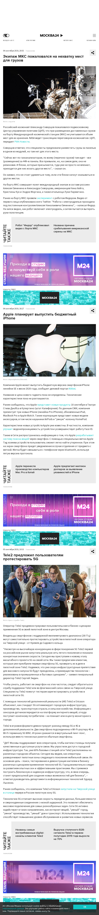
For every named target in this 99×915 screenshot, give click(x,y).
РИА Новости (22, 142)
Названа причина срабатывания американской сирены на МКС (71, 228)
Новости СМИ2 (9, 289)
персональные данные (13, 908)
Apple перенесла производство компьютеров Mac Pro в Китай (32, 469)
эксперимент (44, 198)
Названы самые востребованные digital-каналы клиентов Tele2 (29, 833)
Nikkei (72, 389)
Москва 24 (49, 35)
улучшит (8, 429)
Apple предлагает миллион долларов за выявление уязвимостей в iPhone (70, 469)
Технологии (30, 51)
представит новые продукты (54, 405)
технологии (7, 246)
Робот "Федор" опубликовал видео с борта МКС (32, 227)
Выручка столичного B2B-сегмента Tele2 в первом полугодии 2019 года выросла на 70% (71, 834)
